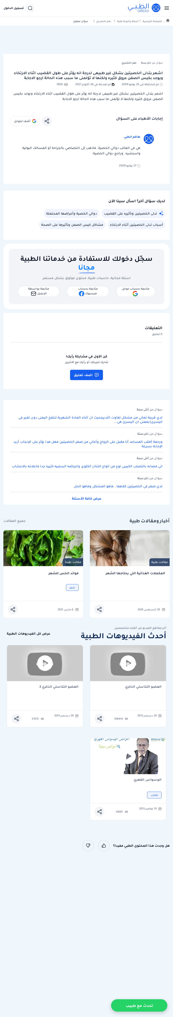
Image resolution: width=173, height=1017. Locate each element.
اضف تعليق (83, 375)
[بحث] (30, 8)
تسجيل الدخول (14, 8)
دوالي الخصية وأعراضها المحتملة (71, 213)
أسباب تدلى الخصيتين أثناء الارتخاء (136, 224)
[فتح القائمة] (165, 8)
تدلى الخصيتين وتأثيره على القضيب (130, 213)
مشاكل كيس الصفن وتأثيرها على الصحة (72, 224)
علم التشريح (103, 21)
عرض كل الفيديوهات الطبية (28, 633)
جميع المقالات (14, 521)
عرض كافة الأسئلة (86, 498)
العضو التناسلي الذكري (143, 687)
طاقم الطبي (132, 136)
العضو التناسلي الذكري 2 (58, 687)
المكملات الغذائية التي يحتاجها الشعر (135, 573)
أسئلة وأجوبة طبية (127, 21)
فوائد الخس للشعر (63, 573)
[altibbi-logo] (144, 8)
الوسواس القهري (148, 780)
